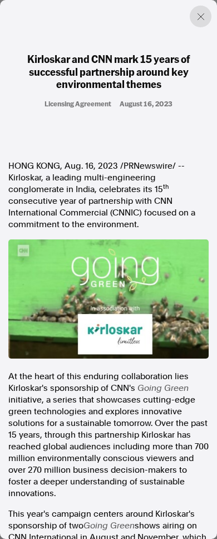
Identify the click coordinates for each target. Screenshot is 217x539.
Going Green (163, 388)
